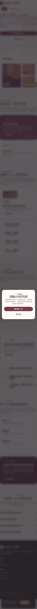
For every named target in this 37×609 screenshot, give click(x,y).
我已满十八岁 (18, 309)
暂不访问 (18, 314)
